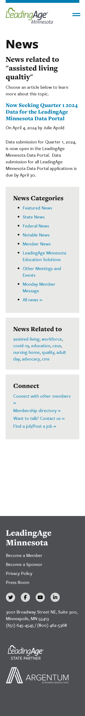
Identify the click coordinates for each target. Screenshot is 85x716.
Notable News (36, 234)
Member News (37, 243)
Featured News (37, 208)
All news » (32, 299)
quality (48, 352)
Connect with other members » (42, 399)
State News (34, 216)
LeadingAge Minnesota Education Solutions (44, 255)
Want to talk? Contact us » (39, 418)
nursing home (26, 352)
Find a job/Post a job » (34, 426)
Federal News (36, 225)
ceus (56, 345)
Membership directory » (37, 410)
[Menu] (76, 14)
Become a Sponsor (24, 564)
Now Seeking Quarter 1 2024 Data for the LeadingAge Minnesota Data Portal (42, 111)
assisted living (26, 339)
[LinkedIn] (55, 597)
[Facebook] (25, 597)
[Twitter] (10, 597)
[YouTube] (40, 597)
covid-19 (21, 345)
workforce (52, 339)
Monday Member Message (39, 287)
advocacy (31, 359)
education (40, 345)
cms (46, 359)
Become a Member (24, 555)
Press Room (17, 582)
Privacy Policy (19, 573)
